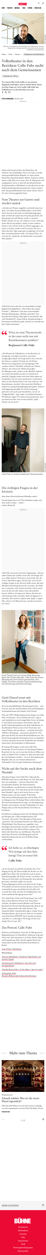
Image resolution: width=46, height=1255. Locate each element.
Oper (3, 8)
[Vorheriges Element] (3, 1124)
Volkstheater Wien (10, 76)
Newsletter (23, 1232)
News (10, 54)
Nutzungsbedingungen (23, 1253)
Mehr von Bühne (10, 1210)
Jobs (23, 1242)
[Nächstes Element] (42, 1124)
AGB (23, 1249)
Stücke (30, 8)
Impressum (23, 1246)
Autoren (23, 1239)
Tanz (23, 8)
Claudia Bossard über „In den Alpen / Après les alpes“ (22, 974)
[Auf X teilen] (6, 92)
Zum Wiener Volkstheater (12, 954)
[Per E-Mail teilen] (9, 92)
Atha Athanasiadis (8, 99)
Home (4, 54)
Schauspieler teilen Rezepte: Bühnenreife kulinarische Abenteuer (19, 979)
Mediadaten (23, 1236)
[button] (39, 3)
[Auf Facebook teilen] (2, 92)
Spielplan (37, 8)
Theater (9, 8)
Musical (17, 8)
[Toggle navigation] (43, 3)
